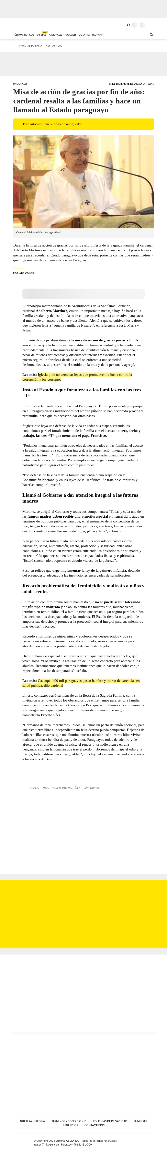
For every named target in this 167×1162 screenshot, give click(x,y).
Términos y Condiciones (69, 1121)
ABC (21, 24)
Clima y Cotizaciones (121, 25)
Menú (151, 24)
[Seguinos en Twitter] (143, 1142)
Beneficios (70, 1125)
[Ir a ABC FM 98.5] (139, 34)
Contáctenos (94, 1125)
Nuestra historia (32, 1121)
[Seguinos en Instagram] (152, 1142)
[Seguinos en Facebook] (139, 1142)
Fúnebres (140, 1121)
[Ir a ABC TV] (112, 34)
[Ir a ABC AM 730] (123, 34)
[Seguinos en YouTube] (147, 1142)
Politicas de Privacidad (110, 1121)
